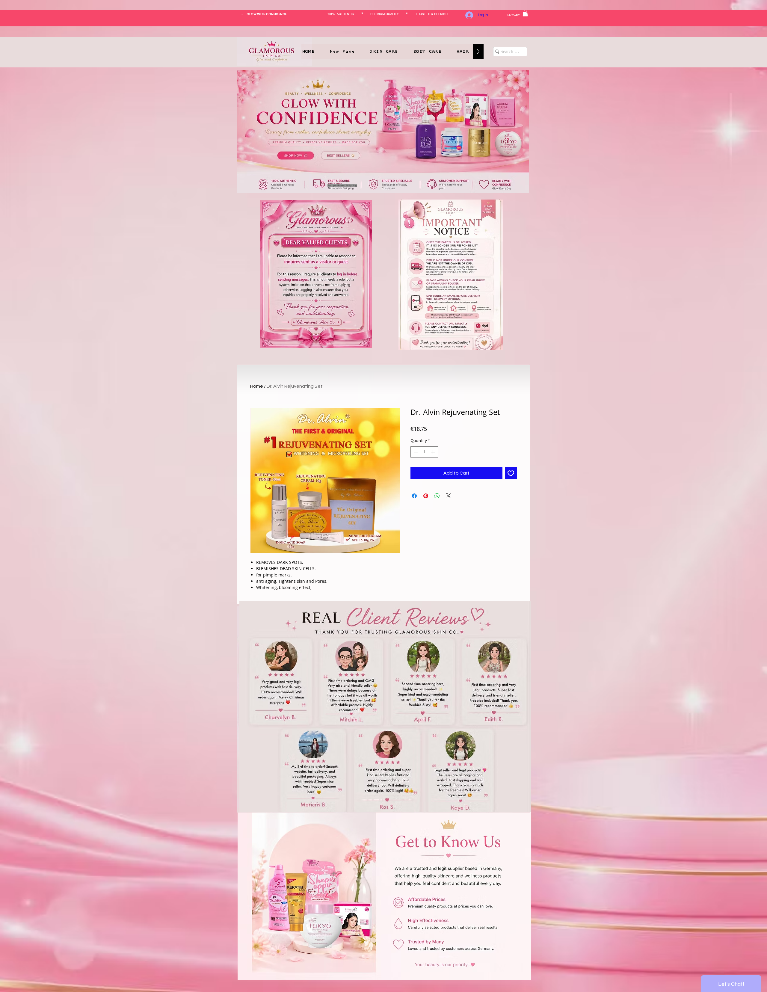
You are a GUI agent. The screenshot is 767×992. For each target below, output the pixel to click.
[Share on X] (448, 495)
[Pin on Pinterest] (425, 495)
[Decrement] (415, 452)
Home (256, 386)
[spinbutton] (424, 452)
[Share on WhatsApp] (437, 495)
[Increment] (433, 452)
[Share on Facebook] (414, 495)
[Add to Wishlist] (511, 473)
